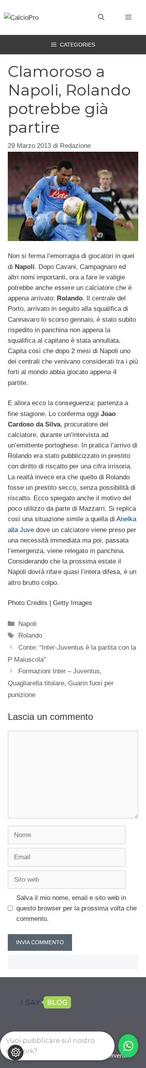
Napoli (27, 624)
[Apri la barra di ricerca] (101, 17)
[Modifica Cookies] (15, 1052)
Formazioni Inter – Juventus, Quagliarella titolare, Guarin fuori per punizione (61, 683)
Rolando (30, 635)
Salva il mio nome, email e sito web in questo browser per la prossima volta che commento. (76, 908)
